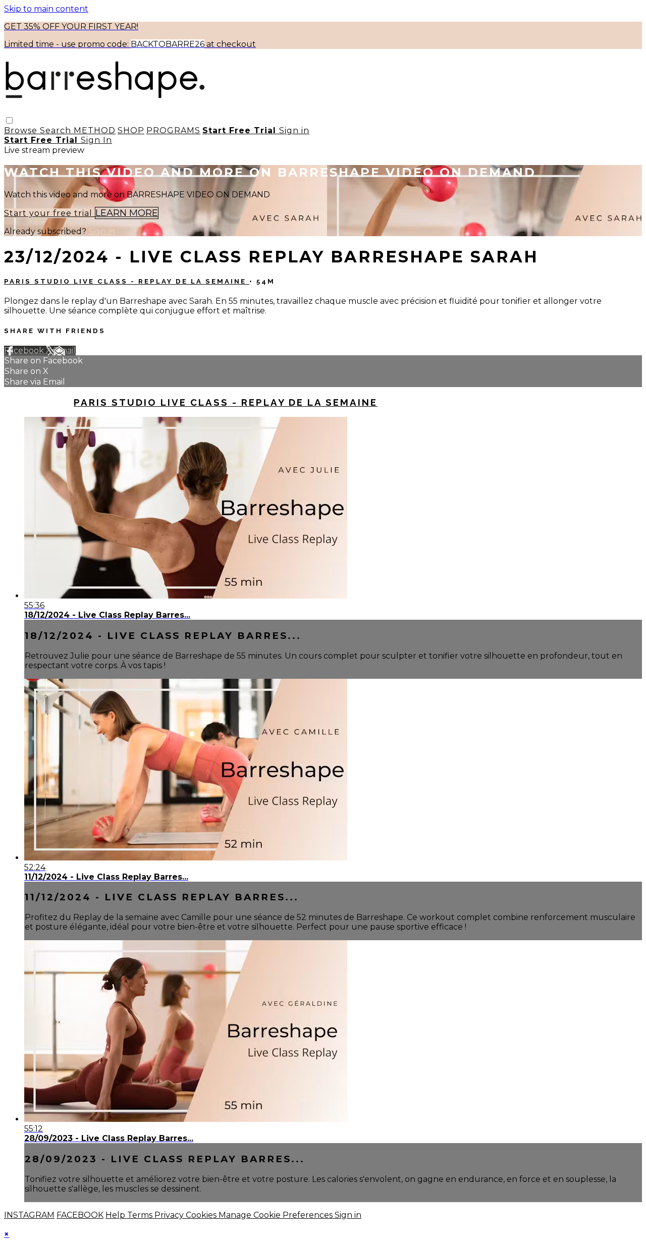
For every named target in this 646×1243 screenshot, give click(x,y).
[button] (9, 120)
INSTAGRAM (29, 1215)
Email (64, 350)
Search (57, 130)
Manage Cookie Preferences (277, 1215)
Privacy (170, 1215)
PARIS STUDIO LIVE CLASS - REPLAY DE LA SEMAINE (126, 281)
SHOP (131, 130)
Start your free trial (49, 213)
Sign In (96, 140)
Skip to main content (46, 9)
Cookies (202, 1215)
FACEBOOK (80, 1215)
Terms (140, 1215)
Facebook (25, 350)
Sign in (294, 130)
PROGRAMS (173, 130)
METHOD (95, 130)
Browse (22, 130)
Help (116, 1215)
